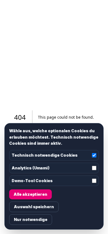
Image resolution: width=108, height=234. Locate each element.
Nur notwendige (30, 219)
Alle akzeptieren (30, 194)
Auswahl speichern (34, 206)
